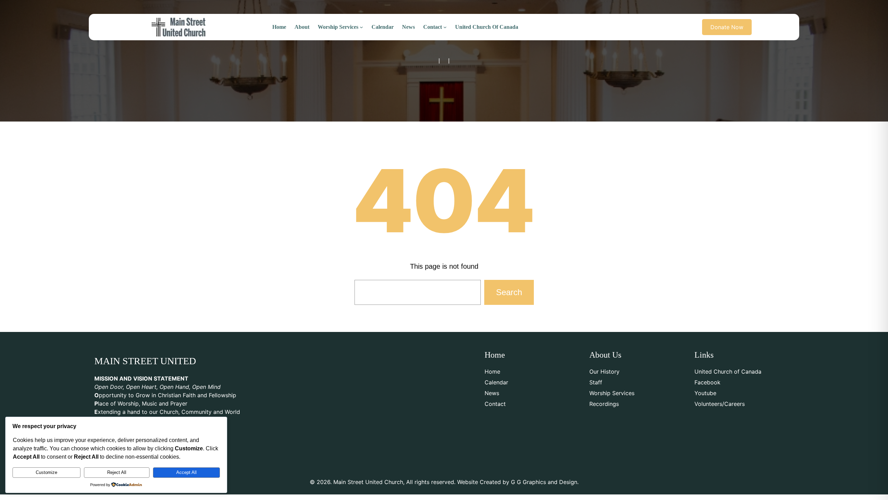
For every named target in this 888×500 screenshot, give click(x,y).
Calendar (496, 382)
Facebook (707, 382)
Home (492, 371)
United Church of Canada (727, 371)
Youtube (705, 393)
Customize (46, 472)
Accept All (186, 472)
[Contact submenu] (445, 27)
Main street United (145, 361)
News (492, 393)
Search (509, 292)
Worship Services (611, 393)
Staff (595, 382)
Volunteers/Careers (719, 403)
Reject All (116, 472)
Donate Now (726, 27)
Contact (495, 403)
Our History (604, 371)
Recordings (604, 403)
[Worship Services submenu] (361, 27)
